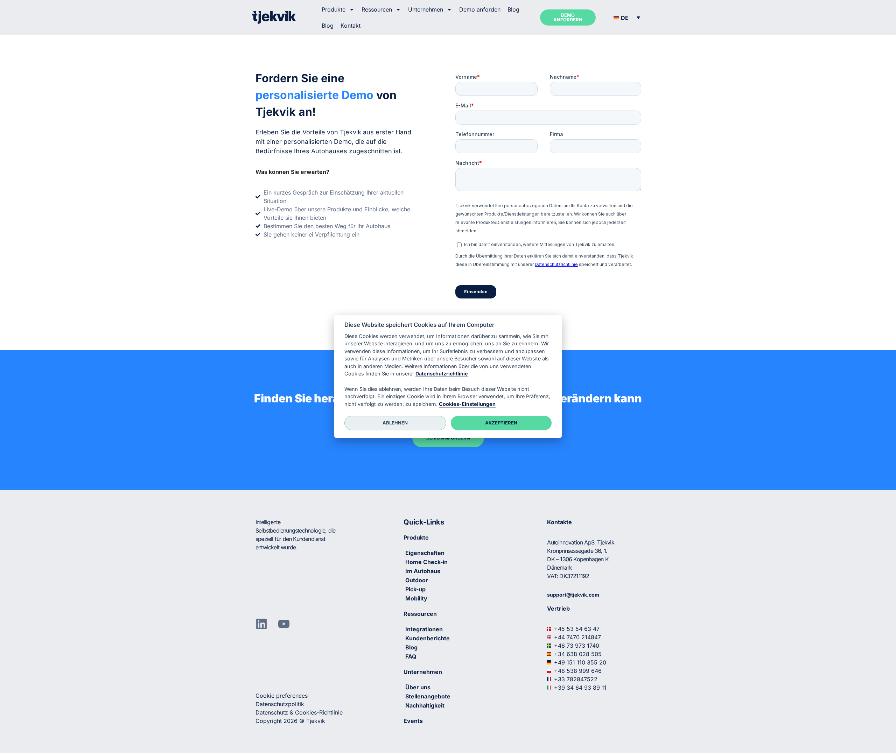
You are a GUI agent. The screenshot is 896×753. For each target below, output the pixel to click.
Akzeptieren (501, 422)
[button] (627, 17)
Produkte (333, 9)
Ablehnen (395, 422)
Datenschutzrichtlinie (441, 374)
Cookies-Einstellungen (467, 404)
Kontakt (350, 25)
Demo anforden (479, 9)
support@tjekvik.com (573, 595)
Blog (513, 9)
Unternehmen (425, 9)
